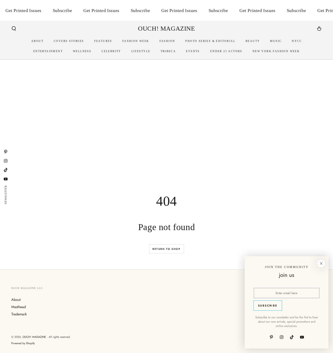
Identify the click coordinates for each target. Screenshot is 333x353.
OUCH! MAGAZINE (35, 337)
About (16, 299)
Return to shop (166, 249)
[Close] (321, 263)
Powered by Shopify (23, 343)
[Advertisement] (147, 136)
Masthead (18, 306)
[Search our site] (14, 29)
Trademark (19, 314)
